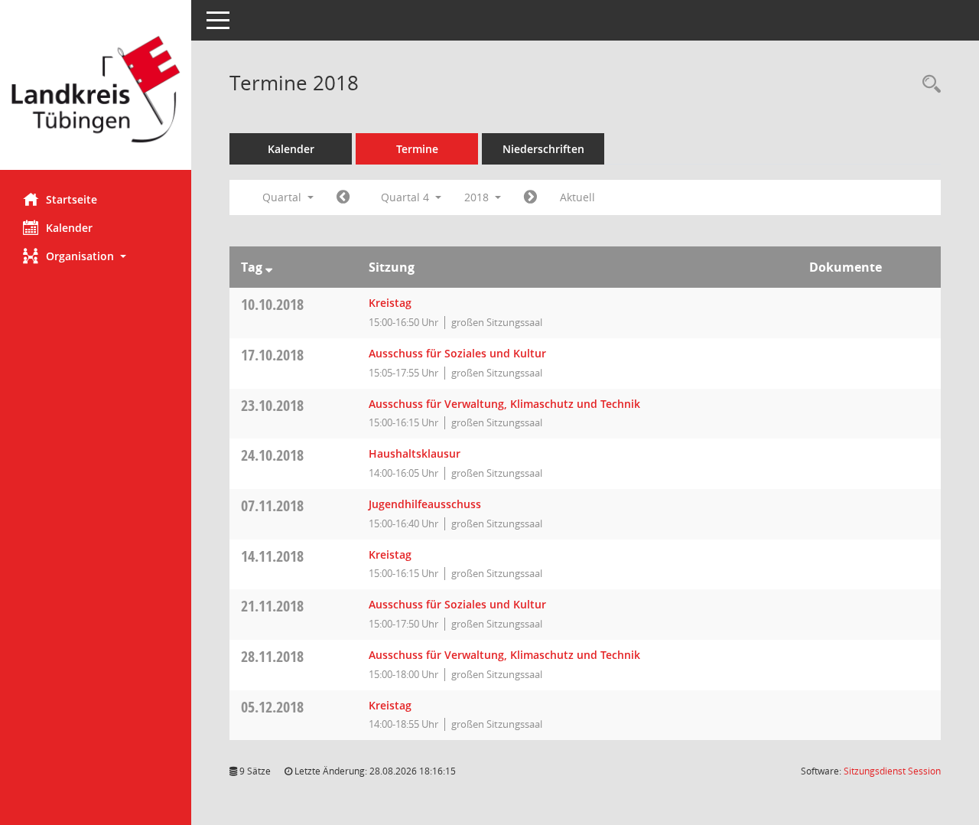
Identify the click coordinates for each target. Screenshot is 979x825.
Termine (417, 149)
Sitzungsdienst (892, 771)
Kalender (69, 227)
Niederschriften (543, 149)
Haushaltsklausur (414, 453)
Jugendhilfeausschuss (425, 504)
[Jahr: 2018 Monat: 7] (343, 197)
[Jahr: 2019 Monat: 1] (530, 197)
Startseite (71, 199)
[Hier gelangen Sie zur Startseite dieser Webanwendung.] (95, 91)
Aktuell (577, 197)
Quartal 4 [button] (406, 197)
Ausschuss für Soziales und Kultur (457, 353)
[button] (95, 256)
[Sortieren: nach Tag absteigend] (268, 267)
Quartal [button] (283, 197)
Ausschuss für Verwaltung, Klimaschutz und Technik (504, 403)
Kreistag (390, 302)
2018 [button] (478, 197)
